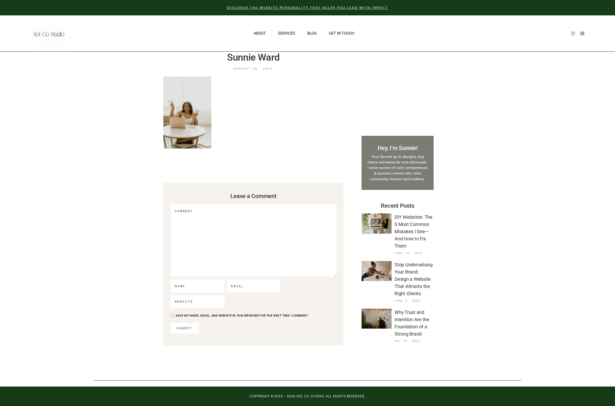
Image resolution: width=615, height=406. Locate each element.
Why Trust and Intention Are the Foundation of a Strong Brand (411, 323)
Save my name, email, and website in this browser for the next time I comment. (242, 315)
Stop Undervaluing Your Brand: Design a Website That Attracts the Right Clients (413, 279)
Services (286, 33)
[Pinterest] (582, 33)
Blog (312, 33)
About (260, 33)
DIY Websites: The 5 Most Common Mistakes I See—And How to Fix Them (413, 231)
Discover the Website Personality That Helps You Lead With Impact (307, 8)
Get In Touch (341, 33)
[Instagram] (573, 33)
